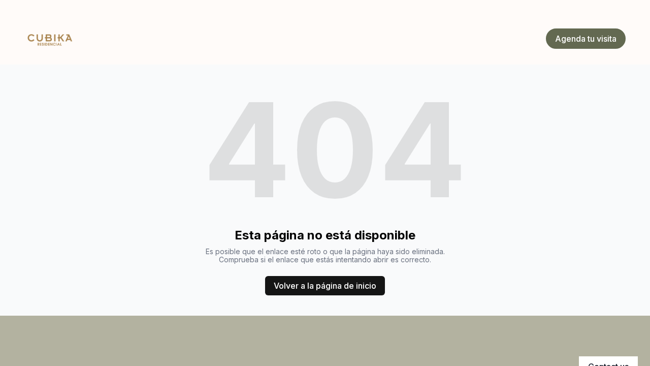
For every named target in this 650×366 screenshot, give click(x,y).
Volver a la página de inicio (325, 286)
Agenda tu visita (585, 39)
